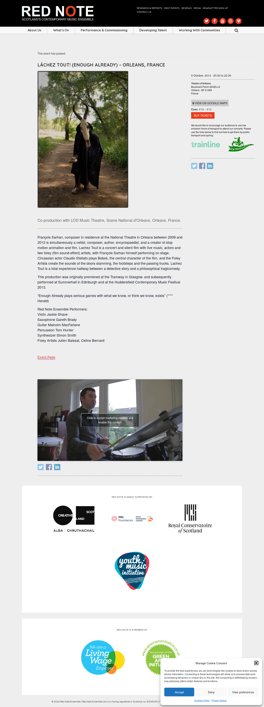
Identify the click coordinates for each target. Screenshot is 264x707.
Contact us (144, 11)
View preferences (243, 692)
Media (197, 8)
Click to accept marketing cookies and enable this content (110, 420)
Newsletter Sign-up (215, 8)
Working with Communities (199, 30)
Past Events (172, 8)
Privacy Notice (219, 700)
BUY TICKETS (203, 115)
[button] (256, 663)
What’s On (61, 30)
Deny (211, 692)
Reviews (186, 8)
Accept (179, 692)
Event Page (46, 356)
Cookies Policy (202, 700)
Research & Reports (149, 8)
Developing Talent (153, 30)
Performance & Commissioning (104, 30)
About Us (34, 30)
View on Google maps (210, 103)
